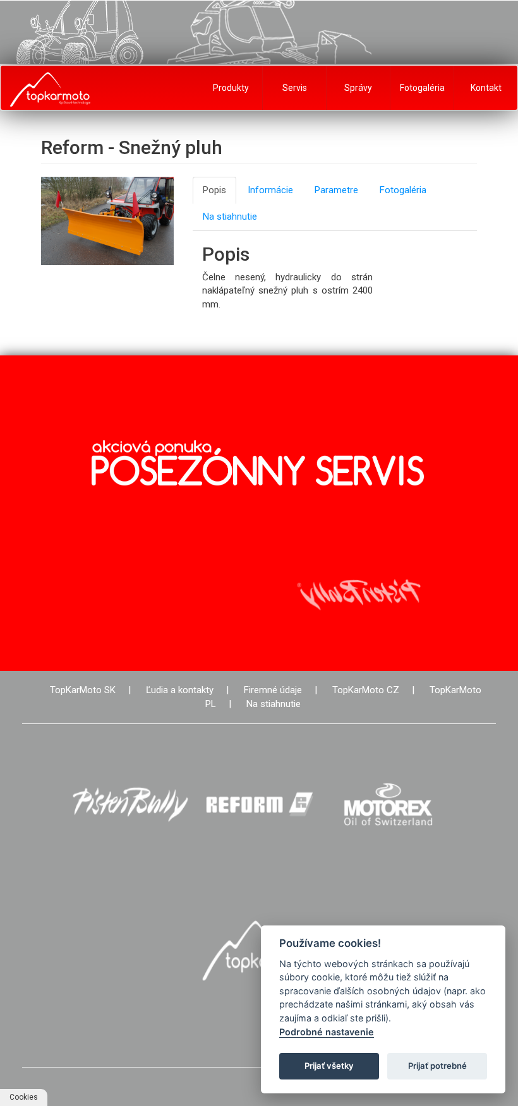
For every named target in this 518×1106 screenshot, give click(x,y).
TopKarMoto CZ (365, 690)
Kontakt (486, 88)
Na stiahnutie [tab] (230, 216)
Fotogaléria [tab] (403, 190)
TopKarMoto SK (83, 690)
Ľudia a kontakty (180, 690)
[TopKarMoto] (259, 950)
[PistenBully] (130, 804)
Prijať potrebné (437, 1066)
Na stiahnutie (273, 704)
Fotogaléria (422, 88)
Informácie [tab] (270, 190)
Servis (294, 88)
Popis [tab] (214, 190)
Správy (358, 88)
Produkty (231, 88)
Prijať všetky (329, 1066)
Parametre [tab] (336, 190)
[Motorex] (388, 804)
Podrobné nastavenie (326, 1031)
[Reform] (259, 804)
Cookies (23, 1097)
